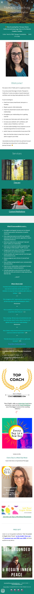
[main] (17, 11)
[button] (2, 2)
